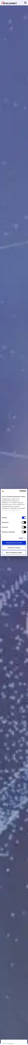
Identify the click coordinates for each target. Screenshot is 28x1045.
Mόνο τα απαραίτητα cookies (14, 552)
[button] (25, 2)
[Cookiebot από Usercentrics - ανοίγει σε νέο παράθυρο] (19, 491)
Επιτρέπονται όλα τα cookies (14, 542)
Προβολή (21, 538)
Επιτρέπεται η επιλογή (14, 547)
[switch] (24, 522)
